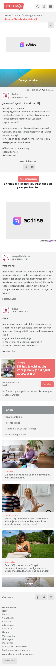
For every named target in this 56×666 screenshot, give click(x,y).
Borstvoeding (10, 562)
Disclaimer (7, 642)
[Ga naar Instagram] (51, 597)
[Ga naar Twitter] (44, 597)
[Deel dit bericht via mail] (32, 167)
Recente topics (12, 422)
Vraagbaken (8, 617)
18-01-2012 (16, 97)
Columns (6, 621)
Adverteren (8, 624)
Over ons (6, 632)
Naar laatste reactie (28, 179)
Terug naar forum (14, 416)
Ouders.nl (8, 597)
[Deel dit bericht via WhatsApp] (26, 167)
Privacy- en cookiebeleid (14, 646)
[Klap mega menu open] (51, 6)
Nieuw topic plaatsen (15, 434)
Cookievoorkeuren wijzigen (16, 649)
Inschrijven (8, 660)
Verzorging (21, 362)
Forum (17, 15)
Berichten (7, 628)
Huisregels (7, 639)
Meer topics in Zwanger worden (20, 428)
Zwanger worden (33, 15)
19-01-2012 (16, 311)
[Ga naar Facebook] (38, 597)
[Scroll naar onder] (51, 25)
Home (8, 15)
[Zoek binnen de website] (37, 6)
